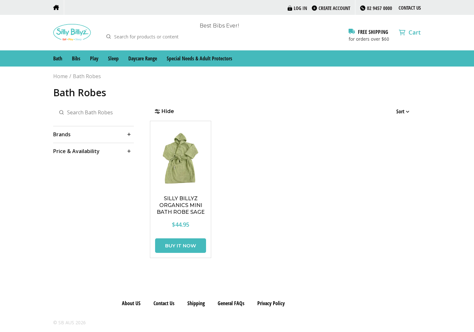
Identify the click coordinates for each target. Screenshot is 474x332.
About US (131, 303)
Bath (57, 58)
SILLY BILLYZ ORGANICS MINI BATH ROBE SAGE (181, 205)
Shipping (196, 303)
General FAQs (231, 303)
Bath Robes (87, 76)
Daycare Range (142, 58)
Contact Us (410, 8)
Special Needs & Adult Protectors (199, 58)
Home (60, 76)
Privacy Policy (271, 303)
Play (94, 58)
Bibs (76, 58)
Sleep (113, 58)
